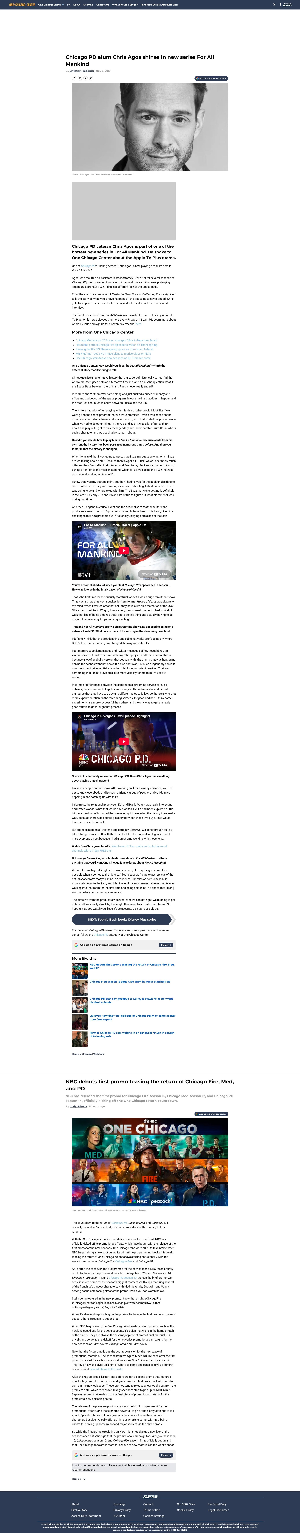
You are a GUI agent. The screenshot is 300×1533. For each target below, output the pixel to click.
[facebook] (280, 4)
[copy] (91, 78)
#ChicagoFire (152, 1298)
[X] (274, 4)
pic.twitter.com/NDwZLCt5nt (142, 1303)
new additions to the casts (106, 1369)
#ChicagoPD (98, 1303)
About (76, 4)
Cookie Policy (185, 1510)
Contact (148, 1504)
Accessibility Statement (86, 1516)
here (138, 324)
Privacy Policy (122, 1510)
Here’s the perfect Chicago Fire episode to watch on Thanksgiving (116, 344)
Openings (119, 1504)
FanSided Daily (217, 1504)
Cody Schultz (78, 1106)
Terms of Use (151, 1510)
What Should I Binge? (125, 4)
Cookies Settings (153, 1516)
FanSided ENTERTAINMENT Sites (159, 4)
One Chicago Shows (49, 4)
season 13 (123, 1277)
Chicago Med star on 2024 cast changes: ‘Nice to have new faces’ (116, 340)
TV (68, 4)
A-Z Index (120, 1516)
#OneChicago (114, 1303)
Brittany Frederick (82, 70)
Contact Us (102, 4)
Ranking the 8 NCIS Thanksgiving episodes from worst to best (114, 349)
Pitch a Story (79, 1510)
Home (75, 1054)
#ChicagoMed (81, 1303)
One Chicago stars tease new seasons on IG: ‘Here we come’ (113, 358)
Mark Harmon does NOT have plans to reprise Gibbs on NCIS (113, 353)
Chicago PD (101, 934)
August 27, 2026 (114, 1307)
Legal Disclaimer (218, 1510)
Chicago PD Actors (93, 1054)
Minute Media (55, 1524)
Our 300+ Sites (186, 1504)
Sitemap (88, 4)
